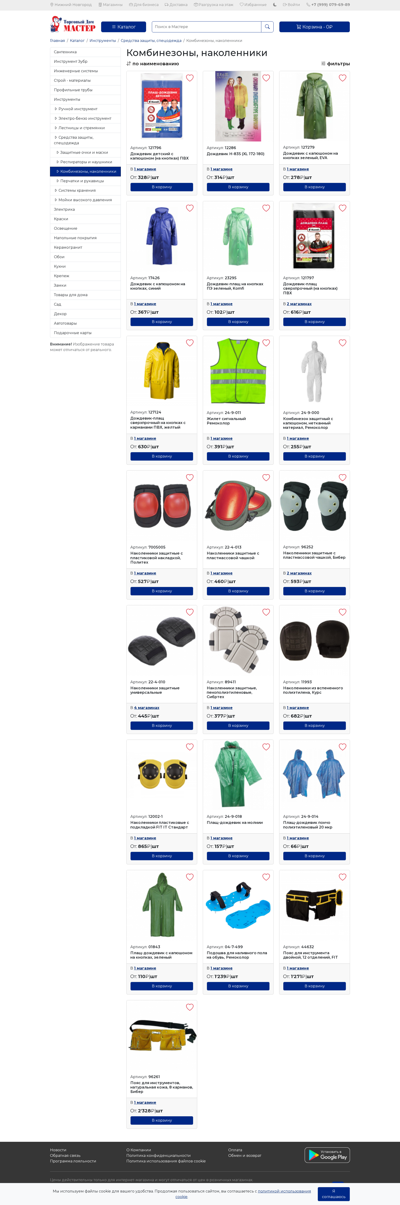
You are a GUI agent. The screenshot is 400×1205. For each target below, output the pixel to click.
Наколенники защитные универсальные (155, 690)
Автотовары (65, 323)
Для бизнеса (146, 5)
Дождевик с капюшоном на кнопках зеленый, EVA (310, 155)
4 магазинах (146, 708)
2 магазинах (299, 304)
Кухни (60, 266)
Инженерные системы (76, 71)
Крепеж (61, 276)
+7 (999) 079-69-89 (330, 5)
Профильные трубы (73, 90)
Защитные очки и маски (83, 152)
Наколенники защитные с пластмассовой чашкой (233, 555)
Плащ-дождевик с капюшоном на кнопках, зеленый (161, 955)
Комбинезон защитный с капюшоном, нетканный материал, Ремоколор (308, 423)
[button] (152, 63)
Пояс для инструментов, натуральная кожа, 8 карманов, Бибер (161, 1087)
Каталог (126, 27)
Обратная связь (65, 1155)
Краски (61, 219)
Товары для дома (71, 295)
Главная (57, 40)
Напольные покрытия (75, 238)
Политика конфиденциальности (158, 1155)
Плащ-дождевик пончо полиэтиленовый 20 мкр (307, 824)
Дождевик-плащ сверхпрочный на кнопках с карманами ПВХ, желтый (158, 422)
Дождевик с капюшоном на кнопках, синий (157, 286)
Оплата (235, 1150)
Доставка (178, 5)
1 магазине (145, 169)
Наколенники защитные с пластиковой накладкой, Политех (156, 557)
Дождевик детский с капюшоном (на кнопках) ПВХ (159, 156)
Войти (293, 5)
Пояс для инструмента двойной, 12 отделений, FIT (310, 955)
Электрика (64, 209)
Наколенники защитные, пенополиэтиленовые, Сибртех (232, 692)
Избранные (255, 5)
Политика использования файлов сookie (166, 1161)
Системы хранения (77, 190)
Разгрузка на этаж (215, 5)
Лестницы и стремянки (81, 128)
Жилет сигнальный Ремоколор (226, 421)
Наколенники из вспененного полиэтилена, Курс (313, 690)
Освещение (65, 228)
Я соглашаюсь (334, 1194)
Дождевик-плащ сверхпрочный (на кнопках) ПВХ (310, 288)
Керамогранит (68, 247)
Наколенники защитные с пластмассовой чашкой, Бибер (314, 555)
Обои (59, 257)
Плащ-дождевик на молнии (235, 822)
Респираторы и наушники (85, 162)
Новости (58, 1150)
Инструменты (103, 40)
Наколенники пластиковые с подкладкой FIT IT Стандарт (159, 824)
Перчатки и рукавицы (81, 181)
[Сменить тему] (275, 5)
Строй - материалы (72, 80)
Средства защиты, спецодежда (151, 40)
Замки (60, 285)
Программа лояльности (73, 1161)
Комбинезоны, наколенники (87, 171)
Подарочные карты (73, 333)
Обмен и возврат (244, 1155)
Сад (57, 304)
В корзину (162, 187)
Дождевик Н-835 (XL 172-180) (235, 154)
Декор (60, 314)
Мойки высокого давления (85, 200)
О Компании (138, 1150)
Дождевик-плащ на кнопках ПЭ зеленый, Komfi (235, 286)
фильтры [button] (338, 63)
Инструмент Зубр (71, 61)
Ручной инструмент (77, 109)
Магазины (112, 5)
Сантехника (65, 52)
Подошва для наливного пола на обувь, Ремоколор (237, 955)
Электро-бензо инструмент (84, 118)
